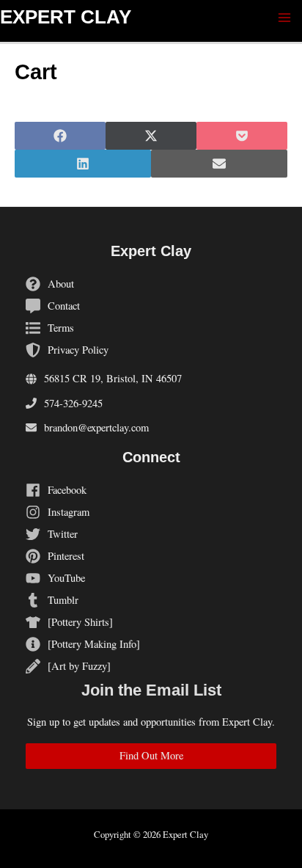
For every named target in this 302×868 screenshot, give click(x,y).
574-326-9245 (73, 403)
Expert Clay (65, 17)
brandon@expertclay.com (96, 427)
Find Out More (151, 755)
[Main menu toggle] (285, 17)
